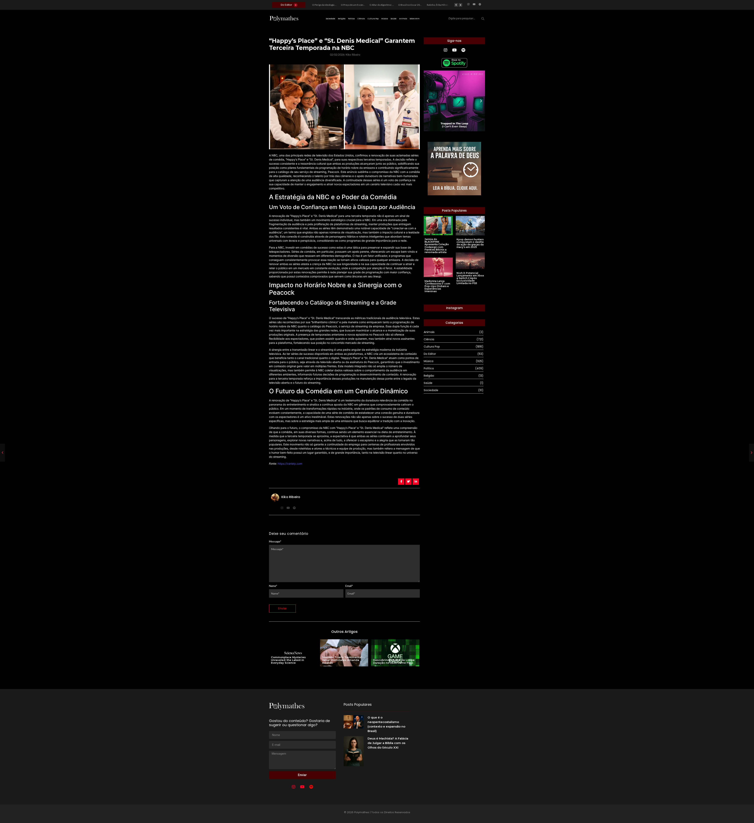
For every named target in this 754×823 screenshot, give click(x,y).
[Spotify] (480, 4)
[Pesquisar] (482, 19)
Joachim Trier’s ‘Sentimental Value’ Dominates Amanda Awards (342, 660)
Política (351, 18)
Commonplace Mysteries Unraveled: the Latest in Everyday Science (288, 660)
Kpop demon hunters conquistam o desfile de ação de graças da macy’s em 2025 (470, 243)
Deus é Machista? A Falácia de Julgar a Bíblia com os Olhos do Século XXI (388, 743)
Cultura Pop (373, 18)
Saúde (393, 18)
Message (275, 541)
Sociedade (330, 18)
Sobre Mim (415, 18)
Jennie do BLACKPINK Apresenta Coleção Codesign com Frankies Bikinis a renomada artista (437, 245)
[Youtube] (474, 4)
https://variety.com (290, 463)
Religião (341, 18)
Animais (403, 18)
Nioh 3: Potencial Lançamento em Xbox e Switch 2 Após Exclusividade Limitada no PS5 (470, 278)
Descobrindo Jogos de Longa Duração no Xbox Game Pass (394, 661)
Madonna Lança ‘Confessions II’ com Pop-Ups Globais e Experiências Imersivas (437, 286)
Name (273, 585)
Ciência (361, 18)
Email (349, 585)
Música (384, 18)
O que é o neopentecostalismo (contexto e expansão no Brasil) (386, 724)
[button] (428, 101)
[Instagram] (468, 4)
